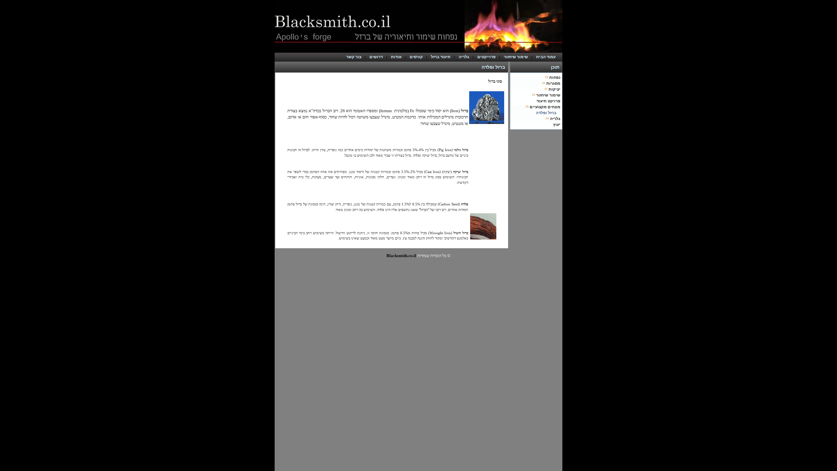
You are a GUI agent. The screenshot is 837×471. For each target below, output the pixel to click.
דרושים (376, 57)
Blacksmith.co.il (401, 255)
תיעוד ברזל (441, 57)
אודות (396, 57)
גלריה (464, 57)
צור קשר (353, 57)
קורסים (416, 57)
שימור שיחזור (516, 57)
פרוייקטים (486, 57)
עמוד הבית (547, 57)
